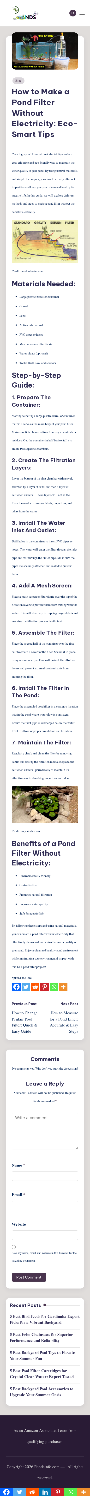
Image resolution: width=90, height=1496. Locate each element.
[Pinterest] (44, 987)
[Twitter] (26, 987)
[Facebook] (16, 987)
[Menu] (81, 13)
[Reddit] (35, 987)
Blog (18, 81)
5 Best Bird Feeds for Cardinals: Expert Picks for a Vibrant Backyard (45, 1319)
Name (18, 1165)
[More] (63, 987)
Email (18, 1195)
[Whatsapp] (54, 987)
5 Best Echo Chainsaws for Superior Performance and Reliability (41, 1337)
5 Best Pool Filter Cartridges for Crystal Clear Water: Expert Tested (42, 1374)
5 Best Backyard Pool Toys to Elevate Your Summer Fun (42, 1355)
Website (19, 1224)
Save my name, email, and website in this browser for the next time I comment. (44, 1256)
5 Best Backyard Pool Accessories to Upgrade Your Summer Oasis (41, 1392)
